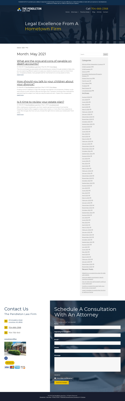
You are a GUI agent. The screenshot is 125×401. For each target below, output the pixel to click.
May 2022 (85, 222)
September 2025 (87, 124)
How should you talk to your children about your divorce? (45, 83)
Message (57, 355)
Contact (105, 12)
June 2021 (85, 249)
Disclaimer (57, 375)
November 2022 (87, 207)
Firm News (53, 67)
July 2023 (85, 188)
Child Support (86, 69)
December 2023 (87, 176)
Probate (84, 86)
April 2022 (85, 225)
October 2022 (86, 210)
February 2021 (86, 259)
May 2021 (85, 252)
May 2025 (85, 134)
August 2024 (86, 156)
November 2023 (87, 178)
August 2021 (86, 244)
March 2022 (85, 227)
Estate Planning (87, 78)
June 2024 (85, 161)
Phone (56, 347)
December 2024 (87, 146)
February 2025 (86, 141)
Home (68, 12)
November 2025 (87, 119)
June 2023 (85, 190)
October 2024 (86, 151)
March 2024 (85, 168)
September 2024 (87, 153)
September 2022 (87, 212)
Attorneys (74, 12)
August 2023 (86, 185)
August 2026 (86, 97)
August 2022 (86, 215)
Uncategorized (54, 105)
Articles (99, 12)
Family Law (85, 81)
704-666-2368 (99, 8)
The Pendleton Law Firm (33, 67)
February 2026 (86, 112)
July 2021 (85, 247)
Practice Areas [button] (84, 12)
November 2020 (87, 266)
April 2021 (85, 254)
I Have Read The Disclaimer (64, 378)
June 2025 (85, 131)
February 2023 (86, 200)
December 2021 (87, 235)
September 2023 (87, 183)
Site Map (48, 397)
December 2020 (87, 264)
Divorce (84, 71)
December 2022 (87, 205)
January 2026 (86, 114)
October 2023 (86, 180)
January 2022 (86, 232)
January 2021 (86, 262)
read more (20, 74)
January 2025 (86, 144)
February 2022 (86, 230)
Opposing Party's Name (62, 332)
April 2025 (85, 136)
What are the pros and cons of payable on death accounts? (44, 62)
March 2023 (85, 198)
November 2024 (87, 148)
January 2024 (86, 173)
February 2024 (86, 171)
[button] (123, 390)
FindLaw (83, 397)
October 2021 (86, 239)
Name (56, 324)
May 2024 (85, 163)
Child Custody (86, 67)
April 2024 (85, 166)
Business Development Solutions (70, 397)
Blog (93, 12)
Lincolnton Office (10, 339)
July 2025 (85, 129)
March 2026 (85, 109)
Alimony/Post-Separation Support (92, 64)
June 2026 (85, 102)
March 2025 (85, 139)
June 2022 (85, 220)
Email (56, 339)
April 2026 (85, 107)
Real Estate (85, 88)
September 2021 (87, 242)
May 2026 (85, 104)
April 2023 (85, 195)
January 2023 (86, 203)
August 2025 (86, 126)
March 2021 (85, 257)
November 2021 (87, 237)
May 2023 (85, 193)
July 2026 (85, 99)
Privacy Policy (56, 397)
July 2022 (85, 217)
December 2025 (87, 117)
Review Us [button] (9, 363)
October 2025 (86, 121)
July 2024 (85, 158)
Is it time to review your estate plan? (40, 101)
